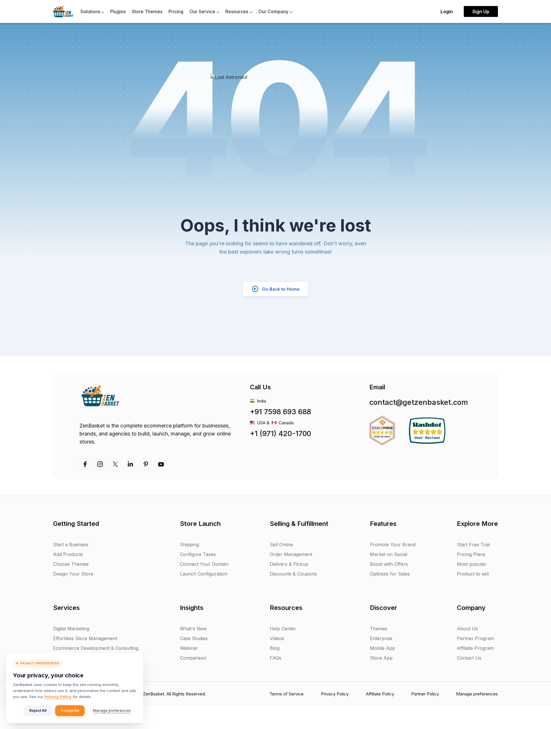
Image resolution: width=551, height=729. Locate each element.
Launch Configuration (203, 574)
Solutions (90, 11)
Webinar (189, 648)
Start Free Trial (473, 544)
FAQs (275, 658)
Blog (275, 648)
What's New (193, 628)
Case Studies (194, 638)
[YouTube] (161, 464)
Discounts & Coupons (293, 574)
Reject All (38, 710)
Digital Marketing (71, 628)
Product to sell (473, 574)
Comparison (193, 658)
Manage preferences (112, 710)
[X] (115, 464)
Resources (237, 11)
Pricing (175, 11)
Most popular (471, 564)
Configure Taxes (198, 554)
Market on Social (388, 554)
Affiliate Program (475, 648)
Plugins (118, 11)
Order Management (291, 554)
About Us (467, 628)
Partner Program (475, 638)
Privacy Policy (57, 696)
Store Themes (147, 11)
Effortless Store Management (85, 638)
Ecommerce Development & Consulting (95, 648)
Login (447, 11)
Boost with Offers (389, 564)
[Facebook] (84, 464)
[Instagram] (100, 464)
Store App (381, 658)
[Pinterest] (145, 464)
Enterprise (381, 638)
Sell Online (281, 544)
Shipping (189, 544)
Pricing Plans (471, 554)
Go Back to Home (281, 289)
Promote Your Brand (393, 544)
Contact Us (469, 658)
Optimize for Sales (390, 574)
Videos (277, 638)
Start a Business (70, 544)
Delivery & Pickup (289, 564)
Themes (378, 628)
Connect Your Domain (204, 564)
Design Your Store (73, 574)
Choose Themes (71, 564)
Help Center (283, 628)
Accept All (70, 710)
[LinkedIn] (130, 464)
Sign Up (480, 11)
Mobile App (382, 648)
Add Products (68, 554)
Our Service (202, 11)
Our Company (274, 11)
